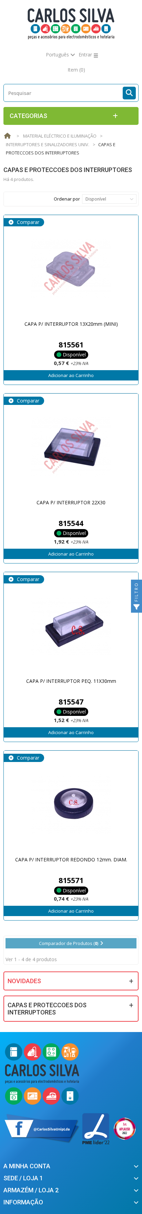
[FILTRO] (136, 607)
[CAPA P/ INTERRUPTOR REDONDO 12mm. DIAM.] (71, 804)
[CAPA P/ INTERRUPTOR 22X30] (71, 447)
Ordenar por (67, 199)
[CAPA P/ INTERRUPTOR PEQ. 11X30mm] (71, 625)
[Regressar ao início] (7, 136)
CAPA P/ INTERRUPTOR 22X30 (71, 502)
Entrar (85, 54)
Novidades (24, 981)
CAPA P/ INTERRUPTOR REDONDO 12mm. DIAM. (71, 859)
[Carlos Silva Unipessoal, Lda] (71, 23)
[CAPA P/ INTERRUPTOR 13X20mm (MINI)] (71, 268)
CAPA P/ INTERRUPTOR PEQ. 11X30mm (71, 681)
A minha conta (26, 1166)
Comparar (27, 222)
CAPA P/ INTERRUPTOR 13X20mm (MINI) (71, 324)
